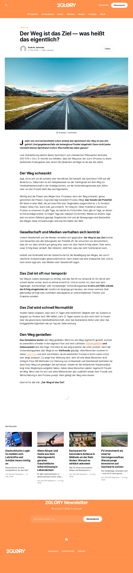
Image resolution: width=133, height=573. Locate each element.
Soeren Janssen (36, 47)
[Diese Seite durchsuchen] (6, 5)
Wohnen (71, 14)
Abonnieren (119, 5)
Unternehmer (47, 14)
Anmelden (103, 5)
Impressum (53, 551)
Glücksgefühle (94, 343)
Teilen (107, 48)
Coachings (31, 354)
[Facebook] (66, 539)
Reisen (81, 14)
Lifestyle (92, 14)
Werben (81, 551)
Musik (102, 14)
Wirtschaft (33, 14)
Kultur (60, 14)
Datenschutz (68, 551)
